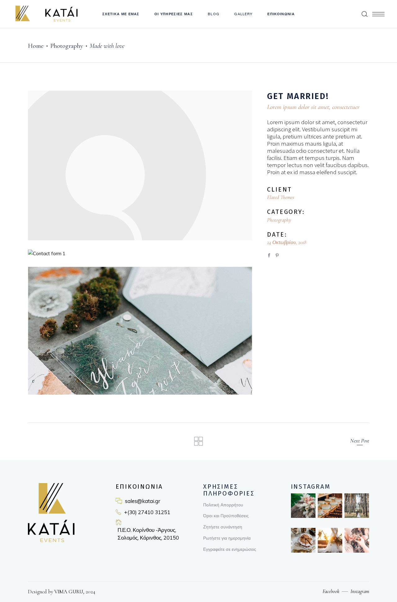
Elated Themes (280, 197)
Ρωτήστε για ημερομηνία (227, 538)
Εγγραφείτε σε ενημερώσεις (229, 549)
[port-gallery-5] (140, 331)
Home (36, 46)
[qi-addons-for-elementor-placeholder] (140, 165)
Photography (66, 46)
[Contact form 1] (140, 253)
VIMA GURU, (68, 591)
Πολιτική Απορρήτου (223, 505)
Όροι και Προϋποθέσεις (226, 515)
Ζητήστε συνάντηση (222, 527)
